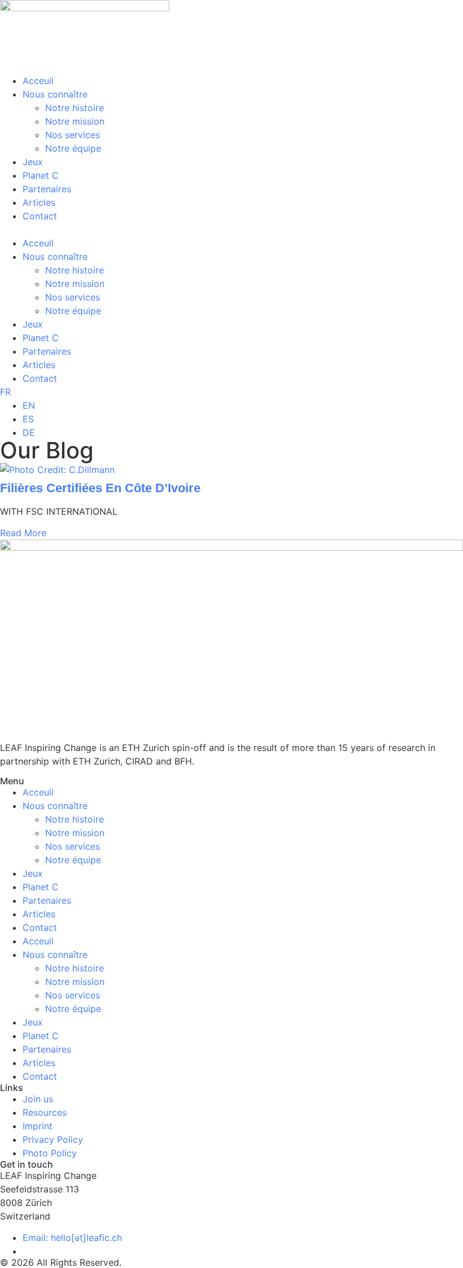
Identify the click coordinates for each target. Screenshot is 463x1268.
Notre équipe (73, 148)
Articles (39, 202)
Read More (23, 532)
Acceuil (38, 80)
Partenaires (47, 189)
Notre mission (74, 121)
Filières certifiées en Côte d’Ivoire (100, 488)
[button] (231, 229)
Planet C (41, 175)
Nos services (72, 134)
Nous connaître (55, 94)
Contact (40, 216)
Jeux (33, 161)
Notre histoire (74, 107)
